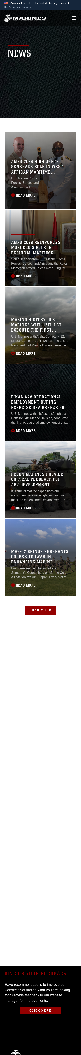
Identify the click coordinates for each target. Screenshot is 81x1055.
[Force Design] (13, 124)
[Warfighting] (66, 124)
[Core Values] (39, 124)
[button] (18, 7)
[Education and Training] (26, 124)
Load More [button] (40, 610)
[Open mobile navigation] (74, 18)
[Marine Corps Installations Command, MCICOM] (25, 18)
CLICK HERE (40, 1010)
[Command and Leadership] (53, 124)
